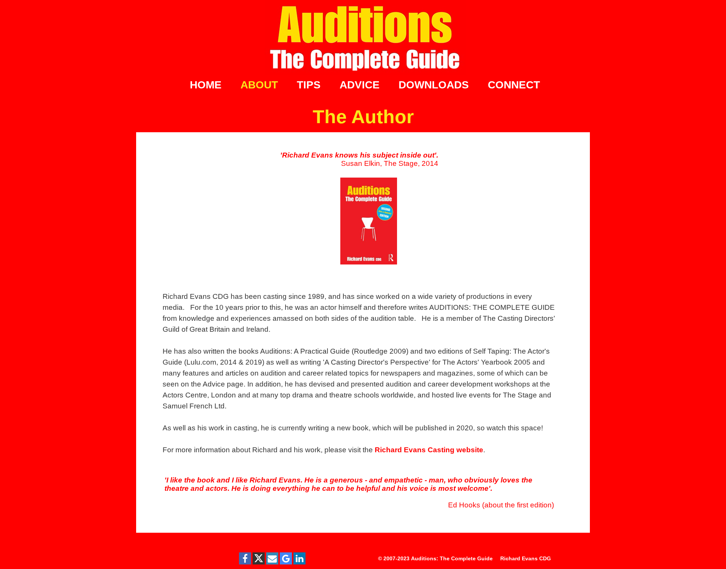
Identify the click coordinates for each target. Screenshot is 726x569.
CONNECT (514, 85)
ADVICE (360, 85)
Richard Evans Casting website (429, 450)
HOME (206, 85)
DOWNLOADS (434, 85)
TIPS (309, 85)
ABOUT (259, 85)
